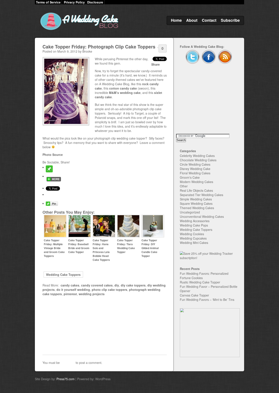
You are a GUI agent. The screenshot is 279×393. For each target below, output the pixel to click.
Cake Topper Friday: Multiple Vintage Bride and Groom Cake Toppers (54, 248)
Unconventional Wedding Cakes (202, 216)
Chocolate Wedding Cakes (198, 160)
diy (116, 285)
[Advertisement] (104, 325)
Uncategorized (190, 212)
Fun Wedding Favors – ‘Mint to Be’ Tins (207, 299)
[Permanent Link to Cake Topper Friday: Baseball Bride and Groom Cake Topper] (79, 236)
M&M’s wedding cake (125, 92)
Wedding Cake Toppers (63, 274)
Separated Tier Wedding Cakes (201, 195)
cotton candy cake (123, 88)
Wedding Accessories (194, 221)
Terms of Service (48, 2)
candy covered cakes (97, 285)
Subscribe (230, 20)
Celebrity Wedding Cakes (197, 155)
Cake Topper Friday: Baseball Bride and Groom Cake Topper (78, 246)
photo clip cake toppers (109, 289)
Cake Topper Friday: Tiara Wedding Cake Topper (126, 246)
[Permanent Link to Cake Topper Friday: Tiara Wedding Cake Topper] (128, 236)
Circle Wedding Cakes (195, 164)
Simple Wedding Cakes (196, 199)
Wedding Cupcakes (193, 238)
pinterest (70, 294)
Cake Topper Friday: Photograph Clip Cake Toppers (99, 46)
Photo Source (53, 154)
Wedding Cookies (192, 234)
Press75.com (65, 379)
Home (176, 20)
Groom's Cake (190, 177)
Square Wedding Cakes (196, 203)
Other (184, 186)
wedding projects (92, 294)
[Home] (78, 30)
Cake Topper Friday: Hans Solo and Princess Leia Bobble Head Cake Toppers (101, 250)
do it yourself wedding (73, 289)
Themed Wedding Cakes (197, 208)
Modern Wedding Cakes (196, 182)
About (191, 20)
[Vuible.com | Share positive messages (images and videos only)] (49, 171)
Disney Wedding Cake (195, 169)
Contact (209, 20)
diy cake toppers (133, 285)
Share (155, 64)
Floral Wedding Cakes (195, 173)
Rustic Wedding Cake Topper (200, 282)
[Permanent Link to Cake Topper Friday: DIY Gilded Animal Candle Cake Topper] (152, 236)
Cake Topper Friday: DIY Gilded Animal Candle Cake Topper (150, 248)
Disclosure (95, 2)
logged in (68, 362)
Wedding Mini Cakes (194, 242)
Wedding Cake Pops (194, 225)
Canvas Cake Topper (194, 295)
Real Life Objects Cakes (196, 190)
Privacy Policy (74, 2)
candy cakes (70, 285)
